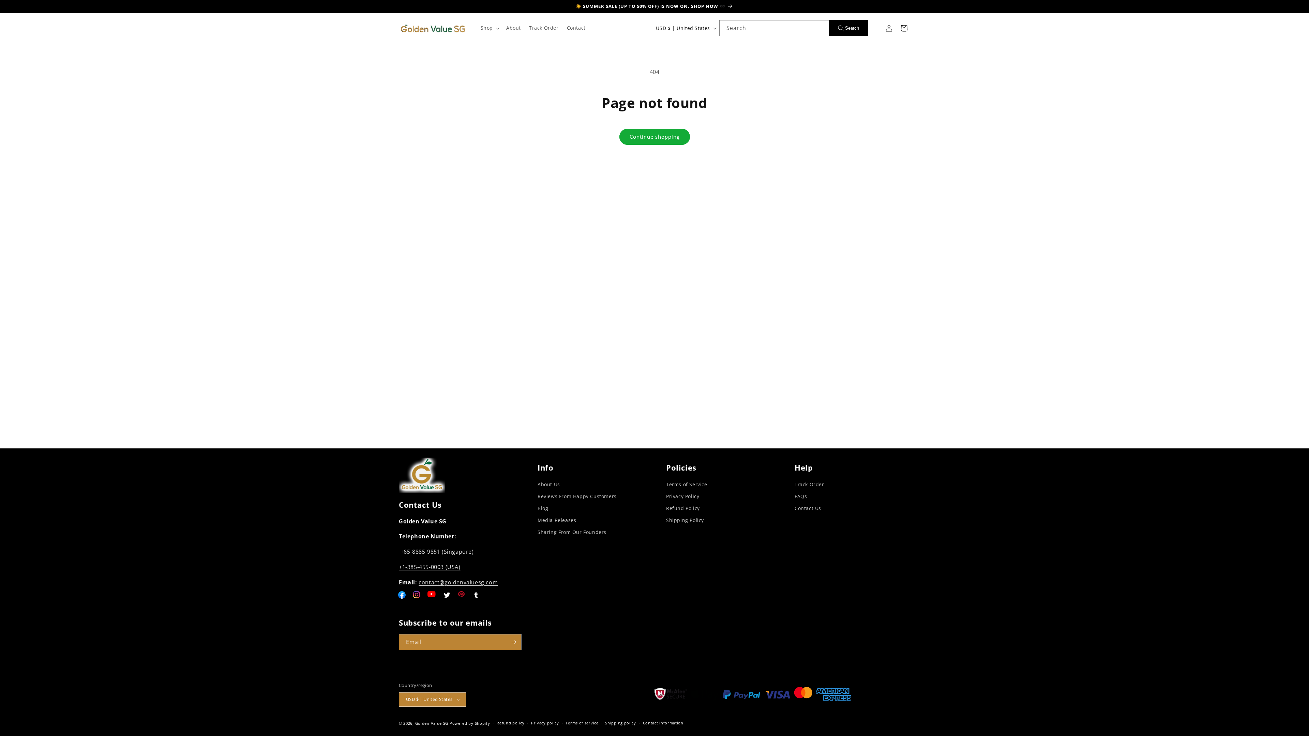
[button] (489, 28)
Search (852, 28)
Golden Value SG (432, 723)
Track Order (809, 484)
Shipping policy (620, 722)
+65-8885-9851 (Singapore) (437, 551)
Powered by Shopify (470, 723)
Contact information (663, 722)
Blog (543, 508)
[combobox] (774, 28)
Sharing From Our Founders (572, 532)
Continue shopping (655, 136)
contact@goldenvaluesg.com (458, 582)
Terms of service (582, 722)
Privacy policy (545, 722)
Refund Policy (683, 508)
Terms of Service (686, 484)
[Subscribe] (513, 642)
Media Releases (557, 520)
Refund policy (510, 722)
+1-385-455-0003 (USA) (430, 567)
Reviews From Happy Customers (577, 496)
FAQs (801, 496)
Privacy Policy (682, 496)
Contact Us (808, 508)
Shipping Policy (685, 520)
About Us (549, 484)
